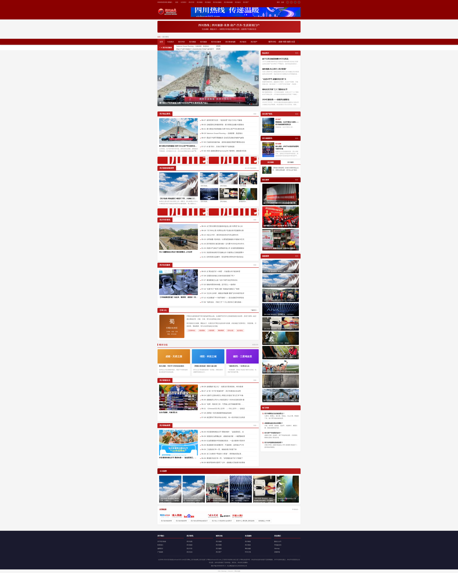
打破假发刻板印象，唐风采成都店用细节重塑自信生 (226, 142)
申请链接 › (295, 509)
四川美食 (248, 545)
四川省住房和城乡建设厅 (199, 521)
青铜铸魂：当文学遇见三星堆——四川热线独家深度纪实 (287, 123)
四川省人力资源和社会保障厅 (222, 521)
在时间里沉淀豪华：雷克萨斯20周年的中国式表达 (224, 257)
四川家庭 (200, 2)
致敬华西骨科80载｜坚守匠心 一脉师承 (221, 284)
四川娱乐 (238, 2)
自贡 (293, 42)
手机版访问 (277, 545)
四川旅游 (208, 2)
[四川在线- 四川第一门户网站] (164, 516)
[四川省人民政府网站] (176, 516)
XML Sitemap (222, 571)
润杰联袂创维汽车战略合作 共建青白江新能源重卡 (225, 252)
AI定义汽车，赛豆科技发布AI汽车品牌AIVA (222, 235)
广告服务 (160, 552)
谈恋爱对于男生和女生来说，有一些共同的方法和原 (226, 417)
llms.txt (230, 571)
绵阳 (284, 42)
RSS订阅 (248, 552)
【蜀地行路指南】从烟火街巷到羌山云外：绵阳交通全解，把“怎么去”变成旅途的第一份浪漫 (285, 169)
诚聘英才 (160, 548)
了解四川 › (254, 310)
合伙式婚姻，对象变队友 (168, 412)
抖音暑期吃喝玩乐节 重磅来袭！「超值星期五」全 (225, 432)
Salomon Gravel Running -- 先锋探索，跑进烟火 (212, 46)
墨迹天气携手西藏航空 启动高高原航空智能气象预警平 (215, 49)
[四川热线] (168, 11)
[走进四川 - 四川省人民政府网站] (237, 516)
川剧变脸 (202, 330)
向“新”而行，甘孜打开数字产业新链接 (220, 147)
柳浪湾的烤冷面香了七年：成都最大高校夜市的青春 (226, 462)
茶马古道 (230, 330)
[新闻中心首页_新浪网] (225, 516)
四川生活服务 (217, 2)
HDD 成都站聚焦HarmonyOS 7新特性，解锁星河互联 (226, 151)
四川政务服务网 (166, 521)
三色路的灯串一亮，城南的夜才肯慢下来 (222, 449)
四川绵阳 (219, 545)
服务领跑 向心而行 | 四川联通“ (274, 69)
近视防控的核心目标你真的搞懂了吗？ (221, 276)
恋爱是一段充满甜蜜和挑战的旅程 (219, 413)
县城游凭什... (243, 201)
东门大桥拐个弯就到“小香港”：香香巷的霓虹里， (225, 454)
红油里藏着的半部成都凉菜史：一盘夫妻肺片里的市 (226, 441)
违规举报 (277, 552)
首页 (176, 2)
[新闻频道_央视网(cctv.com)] (201, 516)
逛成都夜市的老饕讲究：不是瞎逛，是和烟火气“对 (225, 445)
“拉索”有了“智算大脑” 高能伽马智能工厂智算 (223, 289)
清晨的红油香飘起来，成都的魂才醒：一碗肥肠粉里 (226, 436)
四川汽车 (191, 2)
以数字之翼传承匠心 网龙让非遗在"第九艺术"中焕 (225, 395)
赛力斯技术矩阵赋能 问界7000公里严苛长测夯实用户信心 (178, 146)
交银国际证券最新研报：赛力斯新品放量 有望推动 (225, 125)
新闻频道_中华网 (264, 521)
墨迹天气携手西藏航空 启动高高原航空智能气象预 (225, 138)
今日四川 (183, 2)
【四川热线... (204, 186)
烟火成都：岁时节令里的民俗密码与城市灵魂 (287, 147)
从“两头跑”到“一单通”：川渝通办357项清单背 (223, 271)
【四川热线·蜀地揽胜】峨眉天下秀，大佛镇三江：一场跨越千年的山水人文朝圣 (178, 198)
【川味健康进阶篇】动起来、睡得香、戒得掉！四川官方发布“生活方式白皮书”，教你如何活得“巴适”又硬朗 (178, 297)
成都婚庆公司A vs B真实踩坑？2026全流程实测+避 (225, 400)
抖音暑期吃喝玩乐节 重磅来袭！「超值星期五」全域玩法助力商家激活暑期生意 (178, 458)
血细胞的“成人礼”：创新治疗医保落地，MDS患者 (225, 387)
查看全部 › (255, 345)
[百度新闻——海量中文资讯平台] (189, 516)
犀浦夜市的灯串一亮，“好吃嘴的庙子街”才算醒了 (225, 458)
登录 (278, 2)
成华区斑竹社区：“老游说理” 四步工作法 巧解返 (224, 120)
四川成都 (219, 541)
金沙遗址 (240, 330)
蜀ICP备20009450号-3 (218, 566)
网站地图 (248, 548)
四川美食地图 (228, 2)
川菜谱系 (211, 330)
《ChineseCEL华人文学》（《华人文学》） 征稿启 (225, 408)
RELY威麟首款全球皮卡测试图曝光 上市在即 (175, 252)
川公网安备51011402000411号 (237, 566)
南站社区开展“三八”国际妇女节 (274, 89)
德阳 (289, 42)
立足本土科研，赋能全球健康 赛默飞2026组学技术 (225, 293)
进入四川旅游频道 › (251, 168)
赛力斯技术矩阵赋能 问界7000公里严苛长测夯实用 (225, 129)
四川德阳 (219, 548)
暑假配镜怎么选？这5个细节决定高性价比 (222, 280)
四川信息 (189, 541)
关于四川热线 (161, 541)
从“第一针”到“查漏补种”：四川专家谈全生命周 (224, 391)
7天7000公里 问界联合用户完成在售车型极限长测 (225, 230)
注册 (282, 2)
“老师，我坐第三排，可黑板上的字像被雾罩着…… (225, 404)
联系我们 (160, 545)
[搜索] (298, 42)
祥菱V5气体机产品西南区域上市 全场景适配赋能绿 (225, 248)
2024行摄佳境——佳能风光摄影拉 (275, 99)
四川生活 (189, 552)
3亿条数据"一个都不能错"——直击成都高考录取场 (225, 298)
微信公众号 (277, 541)
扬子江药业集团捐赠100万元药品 (275, 59)
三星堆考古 (191, 330)
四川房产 (246, 2)
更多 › (297, 53)
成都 (280, 42)
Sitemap (277, 548)
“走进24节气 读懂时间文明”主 (274, 79)
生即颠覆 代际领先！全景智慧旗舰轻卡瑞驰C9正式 (225, 239)
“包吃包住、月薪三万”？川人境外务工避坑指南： (225, 302)
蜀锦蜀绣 (221, 330)
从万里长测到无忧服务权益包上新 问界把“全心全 (225, 226)
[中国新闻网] (213, 516)
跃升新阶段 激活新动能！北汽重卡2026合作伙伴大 (225, 244)
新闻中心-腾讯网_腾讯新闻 (245, 521)
